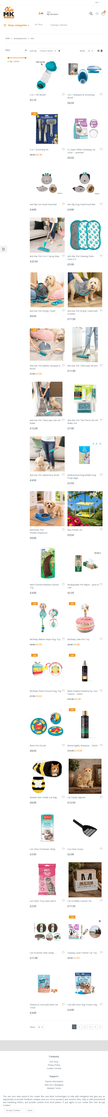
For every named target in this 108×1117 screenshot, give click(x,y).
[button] (97, 13)
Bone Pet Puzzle (38, 745)
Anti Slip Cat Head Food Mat (43, 204)
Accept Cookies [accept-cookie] (13, 1110)
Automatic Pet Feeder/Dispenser (39, 531)
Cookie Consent (54, 1068)
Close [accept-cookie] (29, 1110)
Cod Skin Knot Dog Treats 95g (82, 1004)
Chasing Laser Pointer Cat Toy (82, 952)
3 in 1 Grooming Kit (39, 149)
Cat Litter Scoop (75, 849)
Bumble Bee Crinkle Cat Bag (43, 797)
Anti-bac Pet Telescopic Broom (83, 365)
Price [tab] (7, 50)
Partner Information (54, 1081)
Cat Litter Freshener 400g (42, 849)
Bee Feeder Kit (75, 529)
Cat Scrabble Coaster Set (80, 900)
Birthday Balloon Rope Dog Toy (45, 639)
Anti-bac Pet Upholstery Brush (44, 475)
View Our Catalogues (54, 1084)
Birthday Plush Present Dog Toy (45, 691)
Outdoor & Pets (20, 38)
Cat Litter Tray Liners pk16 (43, 900)
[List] (101, 51)
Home (7, 38)
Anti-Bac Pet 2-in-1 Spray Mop (44, 256)
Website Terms (54, 1088)
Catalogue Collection (58, 25)
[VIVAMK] (8, 13)
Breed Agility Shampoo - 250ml (82, 745)
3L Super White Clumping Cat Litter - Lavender (81, 151)
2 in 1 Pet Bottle (38, 94)
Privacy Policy (54, 1065)
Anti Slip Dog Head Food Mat (81, 204)
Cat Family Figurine (77, 797)
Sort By (33, 50)
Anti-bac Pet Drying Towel (42, 310)
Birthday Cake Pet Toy (78, 639)
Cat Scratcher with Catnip (42, 952)
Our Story (38, 24)
